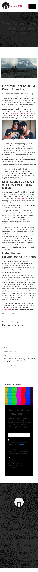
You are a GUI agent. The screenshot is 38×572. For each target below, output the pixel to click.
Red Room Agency (20, 562)
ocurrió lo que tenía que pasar (23, 113)
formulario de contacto (18, 534)
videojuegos (6, 310)
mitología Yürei (20, 198)
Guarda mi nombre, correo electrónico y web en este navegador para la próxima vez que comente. (19, 360)
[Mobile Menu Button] (32, 6)
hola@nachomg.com (19, 528)
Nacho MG (16, 6)
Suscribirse (12, 458)
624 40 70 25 (22, 521)
